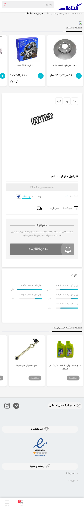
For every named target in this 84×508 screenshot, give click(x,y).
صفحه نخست (76, 13)
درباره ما (71, 480)
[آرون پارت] (70, 6)
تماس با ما (70, 473)
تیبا (66, 196)
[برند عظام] (18, 197)
